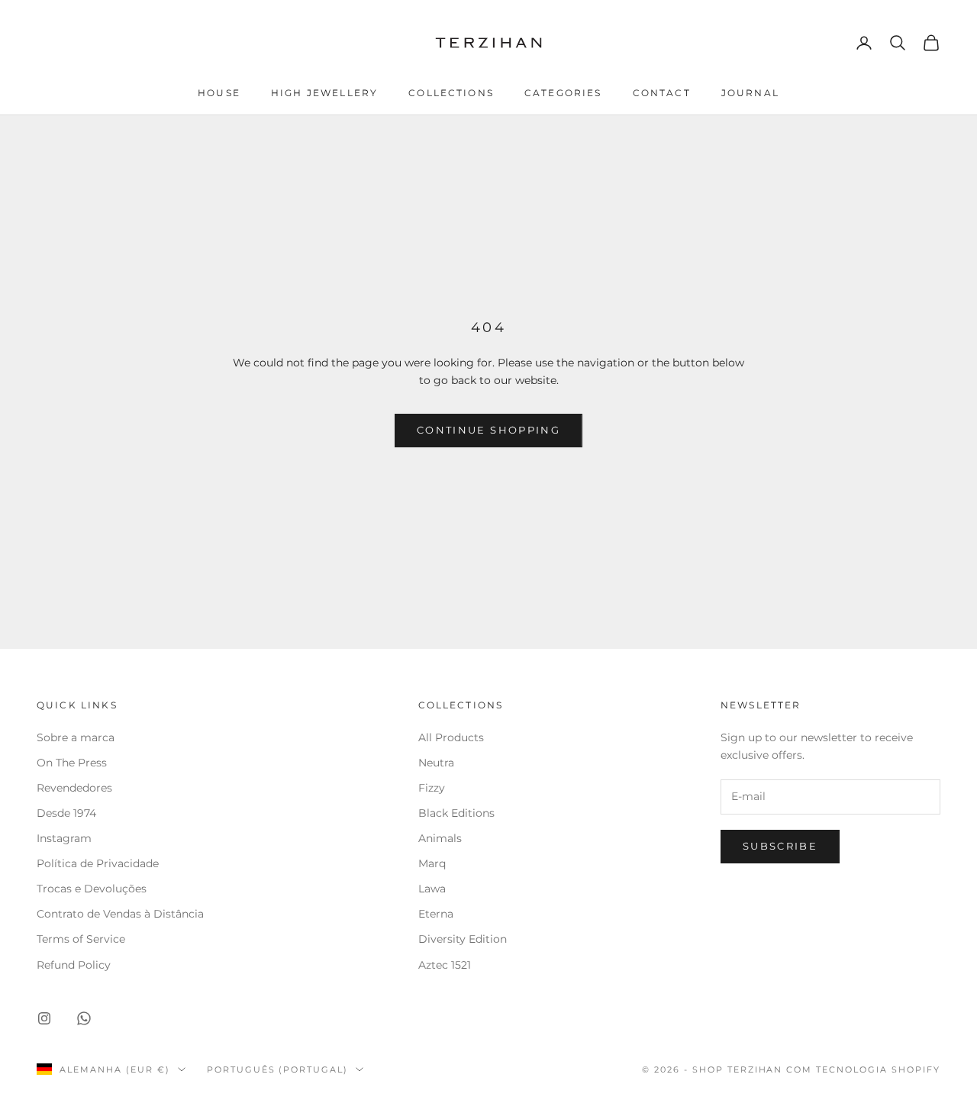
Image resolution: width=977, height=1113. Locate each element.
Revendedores (76, 788)
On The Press (72, 762)
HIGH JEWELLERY (324, 92)
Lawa (432, 888)
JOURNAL (750, 92)
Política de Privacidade (98, 863)
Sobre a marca (77, 737)
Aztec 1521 (444, 965)
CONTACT (662, 92)
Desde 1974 (66, 813)
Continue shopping (488, 430)
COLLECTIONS (451, 92)
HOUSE (219, 92)
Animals (440, 838)
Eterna (435, 914)
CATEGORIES (563, 92)
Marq (432, 863)
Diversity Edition (462, 939)
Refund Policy (74, 965)
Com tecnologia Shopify (863, 1069)
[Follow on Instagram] (44, 1018)
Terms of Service (81, 939)
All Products (451, 737)
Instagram (64, 838)
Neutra (436, 762)
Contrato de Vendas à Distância (120, 914)
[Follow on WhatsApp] (84, 1018)
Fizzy (431, 788)
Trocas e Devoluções (92, 888)
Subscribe (780, 846)
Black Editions (456, 813)
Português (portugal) (278, 1069)
